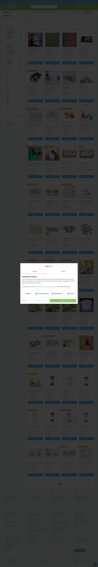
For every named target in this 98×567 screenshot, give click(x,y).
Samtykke (34, 271)
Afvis (24, 300)
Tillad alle (63, 300)
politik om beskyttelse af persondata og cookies (45, 286)
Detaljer (63, 271)
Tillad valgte (38, 300)
